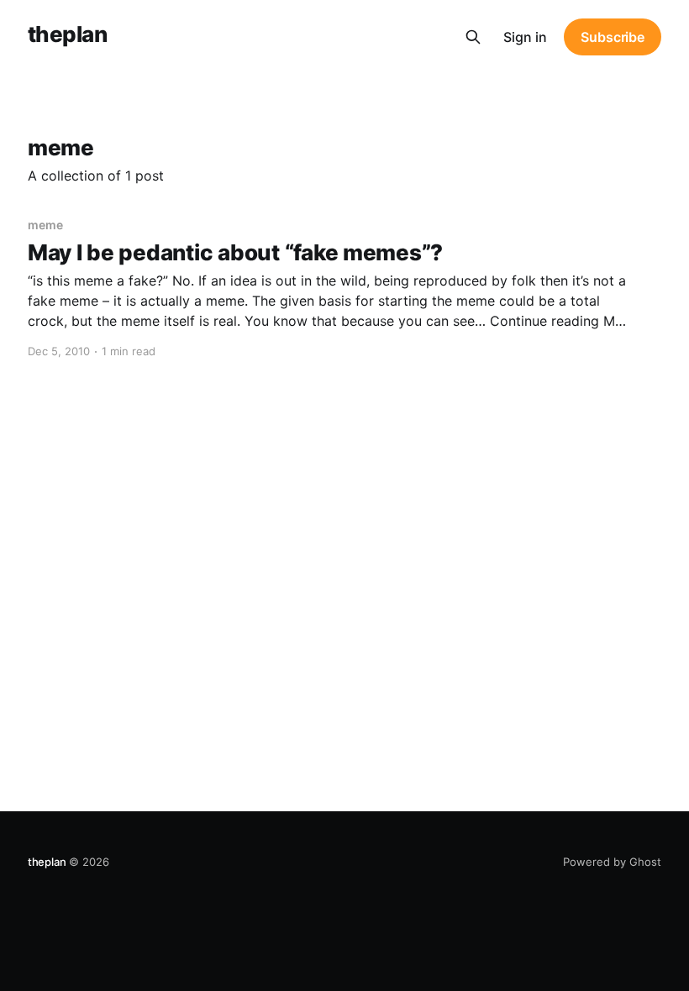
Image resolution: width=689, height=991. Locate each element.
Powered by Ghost (612, 861)
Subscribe (612, 37)
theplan (67, 35)
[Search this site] (473, 37)
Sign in (525, 37)
